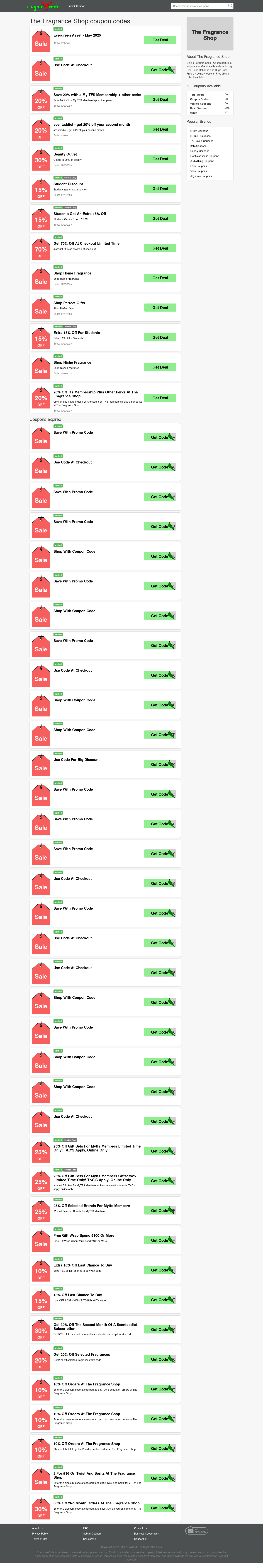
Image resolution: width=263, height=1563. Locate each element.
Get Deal (160, 40)
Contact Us (140, 1528)
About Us (37, 1528)
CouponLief (140, 1539)
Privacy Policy (40, 1533)
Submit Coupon (76, 6)
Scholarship (89, 1539)
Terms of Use (39, 1539)
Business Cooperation (146, 1533)
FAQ (85, 1528)
